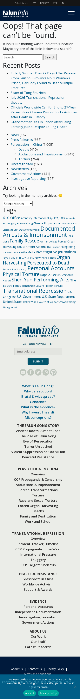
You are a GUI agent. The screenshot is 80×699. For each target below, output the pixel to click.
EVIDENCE (38, 601)
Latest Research (38, 647)
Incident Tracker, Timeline (38, 544)
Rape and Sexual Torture (38, 500)
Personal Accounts (51, 268)
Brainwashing (25, 223)
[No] (75, 687)
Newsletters (20, 169)
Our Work (38, 636)
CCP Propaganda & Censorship (38, 479)
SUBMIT (38, 361)
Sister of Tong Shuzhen (28, 92)
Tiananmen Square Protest (37, 285)
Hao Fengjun (53, 247)
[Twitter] (38, 372)
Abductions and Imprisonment (42, 154)
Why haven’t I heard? (38, 412)
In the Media (28, 252)
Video (34, 302)
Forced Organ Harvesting (38, 505)
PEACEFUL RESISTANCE (38, 574)
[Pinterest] (53, 372)
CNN (16, 229)
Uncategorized (22, 164)
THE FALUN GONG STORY (38, 425)
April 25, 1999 (57, 218)
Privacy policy (48, 693)
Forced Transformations (38, 490)
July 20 (6, 258)
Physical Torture (21, 274)
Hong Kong (68, 247)
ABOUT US (38, 631)
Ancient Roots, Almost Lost (38, 430)
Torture (24, 159)
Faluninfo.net (22, 3)
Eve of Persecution (38, 441)
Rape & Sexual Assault (56, 274)
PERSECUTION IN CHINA (38, 469)
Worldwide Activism (38, 584)
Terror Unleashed (38, 446)
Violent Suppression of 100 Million (38, 452)
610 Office (11, 217)
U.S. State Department (58, 296)
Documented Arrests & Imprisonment (39, 232)
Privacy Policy (55, 669)
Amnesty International (35, 218)
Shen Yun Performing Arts (41, 279)
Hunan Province (11, 252)
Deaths (23, 149)
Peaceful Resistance (38, 457)
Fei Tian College (48, 241)
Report (7, 280)
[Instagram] (45, 372)
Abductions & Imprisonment (38, 484)
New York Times (45, 258)
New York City (26, 258)
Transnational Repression (35, 290)
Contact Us (35, 669)
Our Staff (38, 641)
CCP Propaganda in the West (38, 549)
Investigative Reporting (28, 178)
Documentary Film (29, 229)
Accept (29, 693)
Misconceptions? (38, 417)
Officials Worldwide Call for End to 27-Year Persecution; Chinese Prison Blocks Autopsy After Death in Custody (44, 112)
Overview (38, 474)
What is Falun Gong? (38, 386)
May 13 (14, 258)
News (15, 134)
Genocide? (38, 401)
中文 (55, 3)
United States (12, 302)
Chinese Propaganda (46, 223)
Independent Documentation (38, 612)
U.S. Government (29, 297)
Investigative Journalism (56, 251)
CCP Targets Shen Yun (38, 565)
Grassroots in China (38, 579)
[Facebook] (30, 372)
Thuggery (38, 559)
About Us (17, 669)
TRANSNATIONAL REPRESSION (38, 533)
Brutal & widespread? (38, 396)
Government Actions (26, 173)
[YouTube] (23, 372)
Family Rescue (24, 241)
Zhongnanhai (10, 307)
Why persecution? (38, 391)
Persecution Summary (15, 269)
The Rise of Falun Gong (38, 436)
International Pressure (38, 554)
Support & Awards (38, 589)
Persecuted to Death (49, 263)
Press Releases (22, 139)
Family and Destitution (38, 516)
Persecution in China (26, 144)
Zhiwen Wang (67, 302)
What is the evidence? (38, 407)
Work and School (38, 521)
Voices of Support (48, 302)
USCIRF (26, 302)
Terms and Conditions (37, 674)
